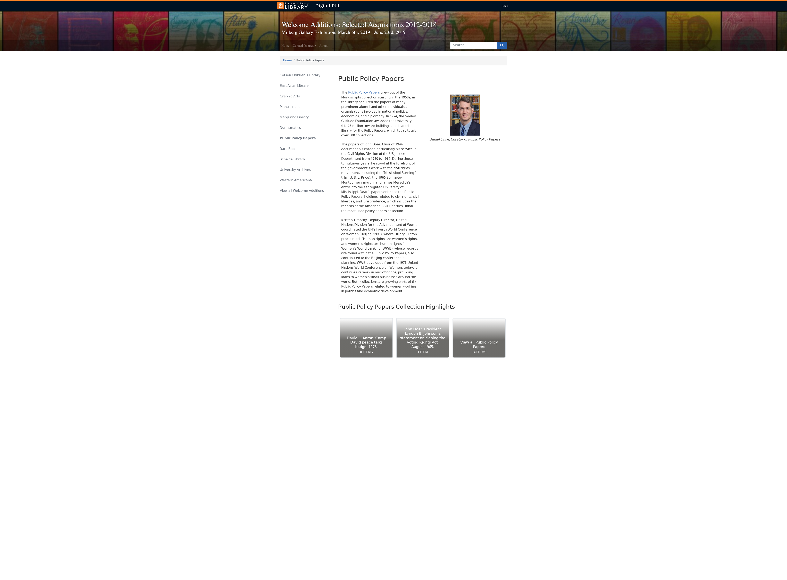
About (323, 45)
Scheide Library (292, 160)
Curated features (303, 45)
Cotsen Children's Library (300, 75)
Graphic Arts (290, 97)
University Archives (295, 170)
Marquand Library (294, 117)
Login (505, 6)
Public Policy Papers (364, 93)
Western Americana (296, 180)
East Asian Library (294, 86)
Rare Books (289, 149)
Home (285, 45)
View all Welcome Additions (302, 191)
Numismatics (290, 128)
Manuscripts (289, 107)
